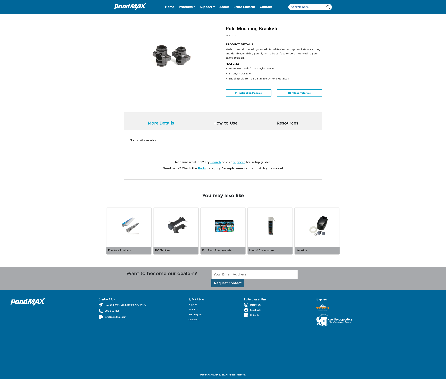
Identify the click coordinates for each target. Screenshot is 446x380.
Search (215, 162)
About (224, 7)
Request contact (228, 283)
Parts (202, 168)
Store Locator (244, 7)
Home (169, 7)
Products (186, 7)
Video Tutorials (301, 93)
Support (206, 7)
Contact (266, 7)
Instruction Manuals (250, 93)
